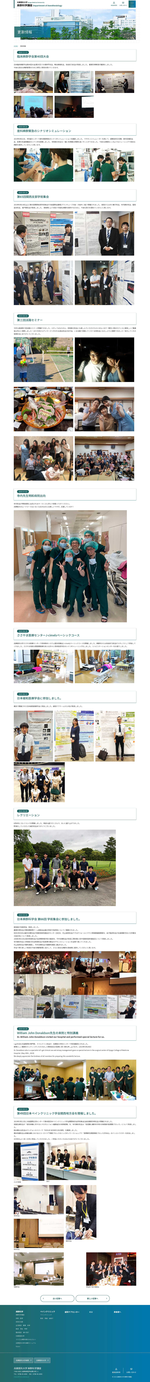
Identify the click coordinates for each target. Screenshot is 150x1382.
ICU (91, 1312)
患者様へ (117, 1312)
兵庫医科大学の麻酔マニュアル (26, 1343)
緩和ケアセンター (72, 1312)
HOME (16, 46)
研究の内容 (19, 1322)
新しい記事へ (92, 1298)
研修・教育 (19, 1318)
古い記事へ (57, 1298)
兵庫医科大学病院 (22, 1360)
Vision (18, 1346)
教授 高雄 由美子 (46, 1318)
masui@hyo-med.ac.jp (21, 1377)
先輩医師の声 (20, 1336)
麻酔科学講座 (20, 1315)
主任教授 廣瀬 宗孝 (23, 1325)
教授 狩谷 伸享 (21, 1329)
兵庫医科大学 (41, 1360)
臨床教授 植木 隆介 (22, 1332)
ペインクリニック (46, 1315)
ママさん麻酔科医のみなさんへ (26, 1339)
